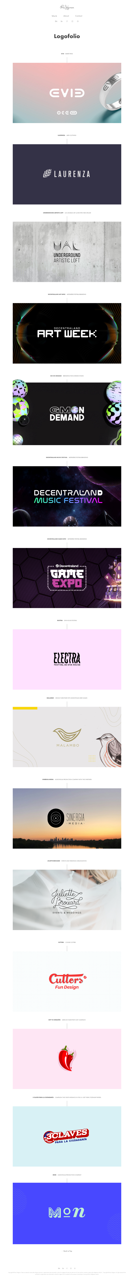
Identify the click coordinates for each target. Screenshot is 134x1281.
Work (54, 16)
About (66, 16)
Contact (78, 16)
